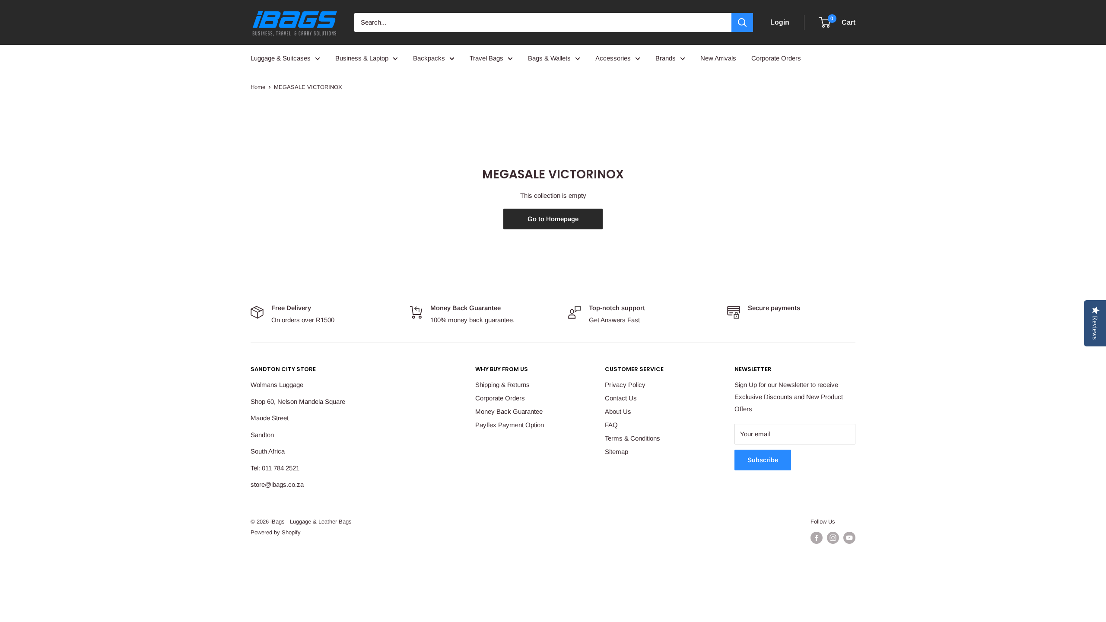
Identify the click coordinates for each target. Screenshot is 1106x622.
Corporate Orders (776, 58)
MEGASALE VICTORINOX (308, 87)
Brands (665, 58)
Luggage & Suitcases (281, 58)
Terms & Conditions (632, 438)
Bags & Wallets (549, 58)
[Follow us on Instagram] (833, 538)
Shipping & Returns (502, 384)
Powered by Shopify (276, 532)
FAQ (611, 424)
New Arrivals (718, 58)
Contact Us (621, 398)
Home (258, 87)
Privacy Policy (625, 384)
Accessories (613, 58)
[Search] (742, 22)
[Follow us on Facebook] (816, 538)
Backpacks (429, 58)
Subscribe (762, 459)
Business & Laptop (361, 58)
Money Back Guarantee (509, 411)
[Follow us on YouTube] (849, 538)
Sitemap (616, 451)
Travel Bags (486, 58)
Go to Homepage (553, 218)
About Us (618, 411)
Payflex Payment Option (509, 424)
